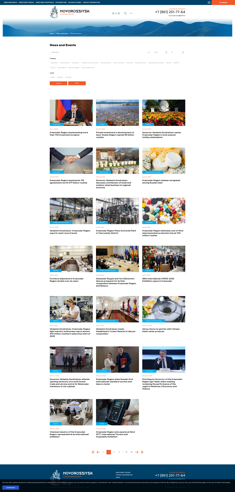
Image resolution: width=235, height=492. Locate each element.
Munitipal (68, 77)
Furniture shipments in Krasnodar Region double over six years (66, 280)
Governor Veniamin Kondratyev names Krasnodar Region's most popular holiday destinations (161, 135)
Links (118, 477)
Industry (168, 63)
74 (131, 452)
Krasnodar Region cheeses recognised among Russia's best (161, 181)
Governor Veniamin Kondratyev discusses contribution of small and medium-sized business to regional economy (113, 184)
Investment (54, 63)
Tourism (53, 67)
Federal (52, 77)
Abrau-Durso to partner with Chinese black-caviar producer (161, 330)
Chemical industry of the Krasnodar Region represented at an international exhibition (69, 434)
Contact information (91, 2)
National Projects (73, 67)
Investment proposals (45, 2)
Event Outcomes (118, 63)
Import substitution (88, 67)
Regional (60, 77)
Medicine (176, 63)
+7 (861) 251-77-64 (170, 12)
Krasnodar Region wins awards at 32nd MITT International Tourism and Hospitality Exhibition (115, 434)
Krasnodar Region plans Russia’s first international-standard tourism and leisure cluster (114, 381)
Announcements (106, 63)
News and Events (62, 33)
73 (126, 452)
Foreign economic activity (89, 63)
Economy (129, 63)
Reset (77, 83)
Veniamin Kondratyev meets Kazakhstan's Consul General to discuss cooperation (115, 331)
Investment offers (123, 472)
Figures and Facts (140, 63)
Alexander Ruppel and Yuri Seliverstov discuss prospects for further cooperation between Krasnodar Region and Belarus (116, 282)
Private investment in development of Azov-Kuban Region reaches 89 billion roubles (115, 135)
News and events (10, 2)
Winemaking (62, 67)
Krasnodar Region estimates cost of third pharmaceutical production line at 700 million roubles (162, 233)
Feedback (223, 2)
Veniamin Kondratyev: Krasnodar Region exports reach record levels (70, 232)
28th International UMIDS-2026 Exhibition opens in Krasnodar (158, 280)
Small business (64, 63)
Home (52, 33)
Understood (11, 487)
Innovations (75, 63)
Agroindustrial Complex (156, 63)
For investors (61, 2)
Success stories (74, 2)
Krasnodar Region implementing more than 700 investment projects (69, 134)
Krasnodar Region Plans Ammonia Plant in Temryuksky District (116, 232)
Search (58, 83)
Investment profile (26, 2)
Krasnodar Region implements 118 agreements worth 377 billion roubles (68, 181)
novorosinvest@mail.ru (177, 15)
